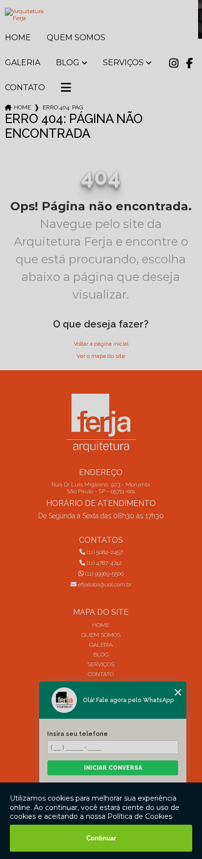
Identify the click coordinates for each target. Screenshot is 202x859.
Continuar (101, 838)
